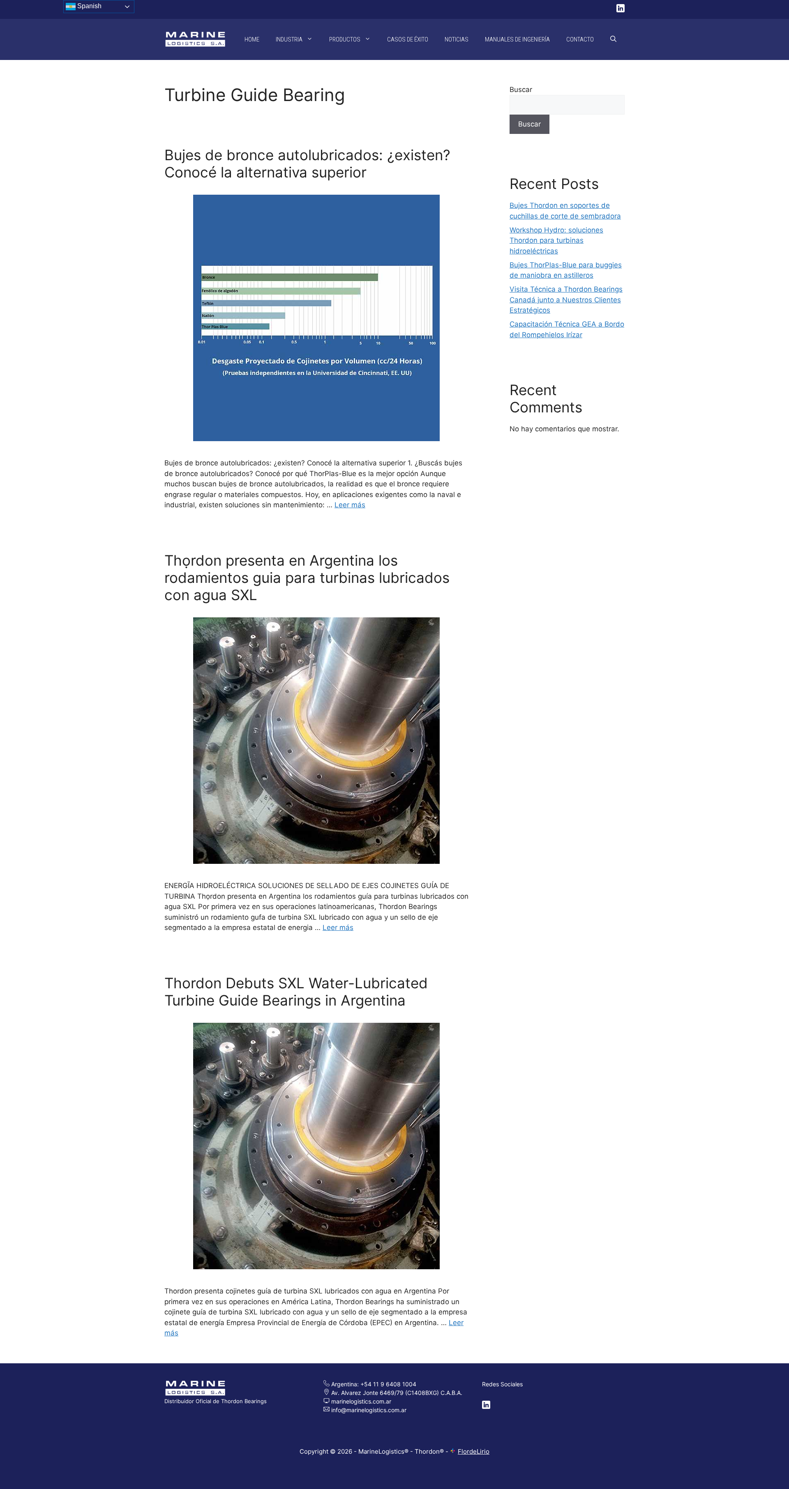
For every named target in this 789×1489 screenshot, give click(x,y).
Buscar (521, 89)
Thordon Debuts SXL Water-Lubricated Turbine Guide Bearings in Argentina (296, 991)
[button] (613, 39)
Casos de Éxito (407, 39)
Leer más (350, 505)
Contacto (580, 39)
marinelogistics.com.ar (360, 1401)
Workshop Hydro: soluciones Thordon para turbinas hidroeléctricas (556, 240)
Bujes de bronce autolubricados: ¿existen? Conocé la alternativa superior (307, 163)
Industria (289, 39)
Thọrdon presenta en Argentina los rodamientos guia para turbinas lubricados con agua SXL (307, 577)
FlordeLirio (473, 1451)
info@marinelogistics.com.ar (368, 1409)
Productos (344, 39)
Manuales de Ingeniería (517, 39)
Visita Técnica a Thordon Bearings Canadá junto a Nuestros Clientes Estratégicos (566, 299)
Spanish (89, 5)
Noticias (456, 39)
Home (252, 39)
